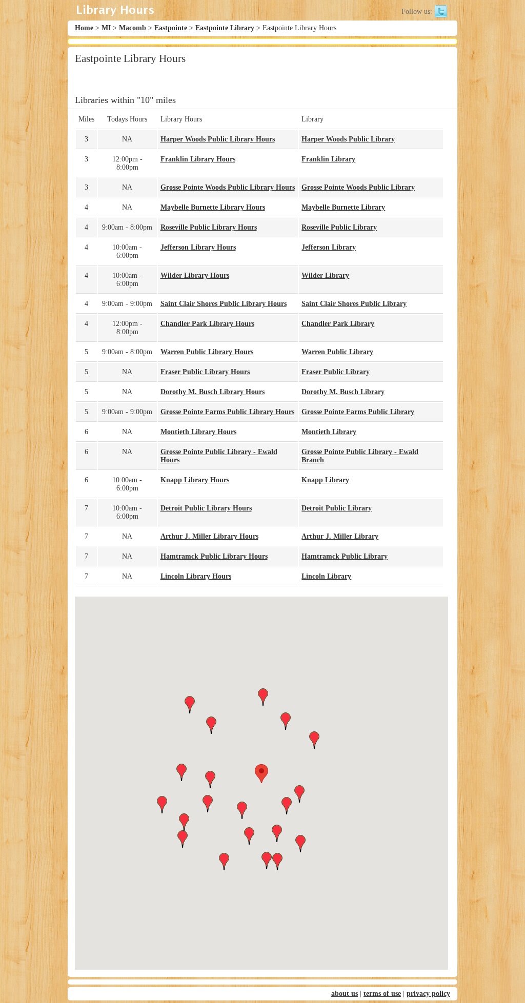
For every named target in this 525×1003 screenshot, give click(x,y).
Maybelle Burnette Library (343, 207)
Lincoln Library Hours (195, 576)
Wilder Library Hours (194, 275)
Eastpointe (170, 28)
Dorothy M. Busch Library (343, 392)
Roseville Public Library (339, 227)
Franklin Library (328, 159)
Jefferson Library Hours (198, 247)
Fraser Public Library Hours (205, 372)
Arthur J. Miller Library (339, 536)
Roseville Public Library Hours (208, 227)
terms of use (382, 993)
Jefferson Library (328, 247)
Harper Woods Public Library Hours (217, 139)
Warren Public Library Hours (206, 352)
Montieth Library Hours (198, 432)
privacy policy (428, 993)
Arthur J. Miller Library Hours (209, 536)
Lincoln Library (326, 576)
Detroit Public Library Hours (206, 508)
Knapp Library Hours (194, 480)
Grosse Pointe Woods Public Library (358, 187)
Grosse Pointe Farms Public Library (357, 412)
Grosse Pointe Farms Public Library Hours (227, 412)
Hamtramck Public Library (344, 556)
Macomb (132, 28)
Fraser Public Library (335, 372)
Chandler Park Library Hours (207, 323)
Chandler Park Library (337, 323)
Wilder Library (325, 275)
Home (84, 28)
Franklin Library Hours (197, 159)
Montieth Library (328, 432)
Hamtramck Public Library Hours (214, 556)
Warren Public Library (337, 352)
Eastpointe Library (224, 28)
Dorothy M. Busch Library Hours (212, 392)
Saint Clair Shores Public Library (354, 304)
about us (344, 993)
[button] (261, 773)
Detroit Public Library (336, 508)
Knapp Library (325, 480)
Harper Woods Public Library (348, 139)
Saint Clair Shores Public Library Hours (223, 304)
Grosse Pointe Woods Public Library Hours (227, 187)
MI (106, 28)
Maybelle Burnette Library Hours (212, 207)
